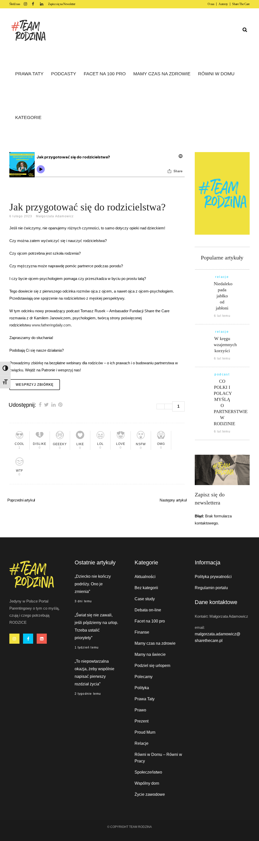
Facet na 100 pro (150, 621)
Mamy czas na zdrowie (155, 643)
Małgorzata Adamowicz (55, 216)
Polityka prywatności (213, 576)
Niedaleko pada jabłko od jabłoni (223, 295)
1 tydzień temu (87, 647)
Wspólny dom (147, 783)
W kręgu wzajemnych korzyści (225, 344)
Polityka (142, 688)
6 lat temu (222, 316)
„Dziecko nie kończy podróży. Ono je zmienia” (93, 584)
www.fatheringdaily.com (51, 325)
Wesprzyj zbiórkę (35, 385)
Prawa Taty (145, 699)
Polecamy (144, 677)
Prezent (141, 721)
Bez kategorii (146, 588)
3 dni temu (83, 601)
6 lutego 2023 (20, 216)
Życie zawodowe (150, 794)
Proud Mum (145, 732)
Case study (145, 599)
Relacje (141, 743)
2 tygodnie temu (88, 693)
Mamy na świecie (150, 654)
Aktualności (145, 576)
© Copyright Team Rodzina (129, 827)
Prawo (140, 710)
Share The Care (241, 4)
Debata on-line (148, 610)
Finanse (142, 632)
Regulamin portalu (211, 588)
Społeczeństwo (148, 772)
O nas (211, 4)
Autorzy (223, 4)
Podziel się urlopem (152, 665)
